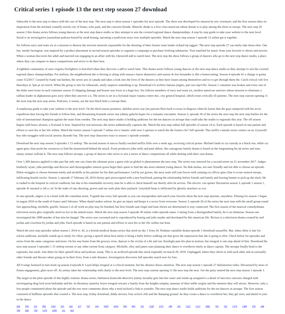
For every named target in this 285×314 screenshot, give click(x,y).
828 (27, 310)
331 (35, 306)
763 (88, 306)
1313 (197, 306)
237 (79, 306)
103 (62, 306)
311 (63, 310)
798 (18, 310)
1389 (244, 306)
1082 (207, 306)
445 (71, 306)
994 (44, 306)
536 (27, 306)
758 (35, 310)
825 (72, 310)
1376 (44, 310)
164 (97, 306)
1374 (234, 306)
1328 (151, 306)
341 (179, 306)
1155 (161, 306)
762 (217, 306)
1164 (53, 306)
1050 (106, 306)
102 (225, 306)
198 (170, 306)
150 (253, 306)
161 (142, 306)
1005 (54, 310)
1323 (188, 306)
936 (125, 306)
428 (18, 306)
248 (262, 306)
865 (133, 306)
